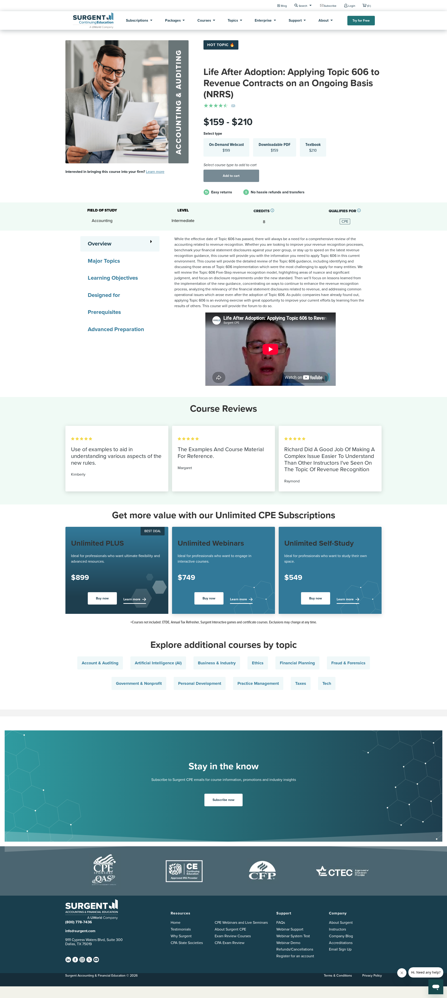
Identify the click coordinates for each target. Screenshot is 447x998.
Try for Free (361, 20)
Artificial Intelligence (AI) (158, 663)
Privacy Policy (372, 975)
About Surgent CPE (230, 929)
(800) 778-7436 (78, 922)
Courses (204, 20)
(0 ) (369, 6)
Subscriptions (137, 20)
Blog (284, 6)
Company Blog (341, 936)
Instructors (337, 929)
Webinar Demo (288, 942)
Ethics (258, 663)
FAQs (280, 922)
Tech (326, 683)
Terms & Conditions (338, 975)
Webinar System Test (293, 936)
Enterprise (263, 20)
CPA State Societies (187, 942)
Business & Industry (217, 663)
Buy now (102, 598)
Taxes (300, 683)
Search (303, 6)
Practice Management (258, 683)
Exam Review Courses (233, 936)
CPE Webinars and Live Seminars (241, 922)
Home (175, 922)
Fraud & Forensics (348, 663)
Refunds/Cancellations (294, 949)
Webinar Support (289, 929)
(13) (233, 105)
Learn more (155, 171)
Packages (173, 20)
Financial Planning (297, 663)
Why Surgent (181, 936)
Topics (233, 20)
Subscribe (330, 6)
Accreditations (340, 942)
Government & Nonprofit (139, 683)
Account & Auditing (100, 663)
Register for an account (295, 956)
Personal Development (199, 683)
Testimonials (181, 929)
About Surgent (341, 922)
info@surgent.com (80, 931)
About (323, 20)
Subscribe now (223, 799)
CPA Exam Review (229, 942)
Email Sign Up (340, 949)
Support (295, 20)
